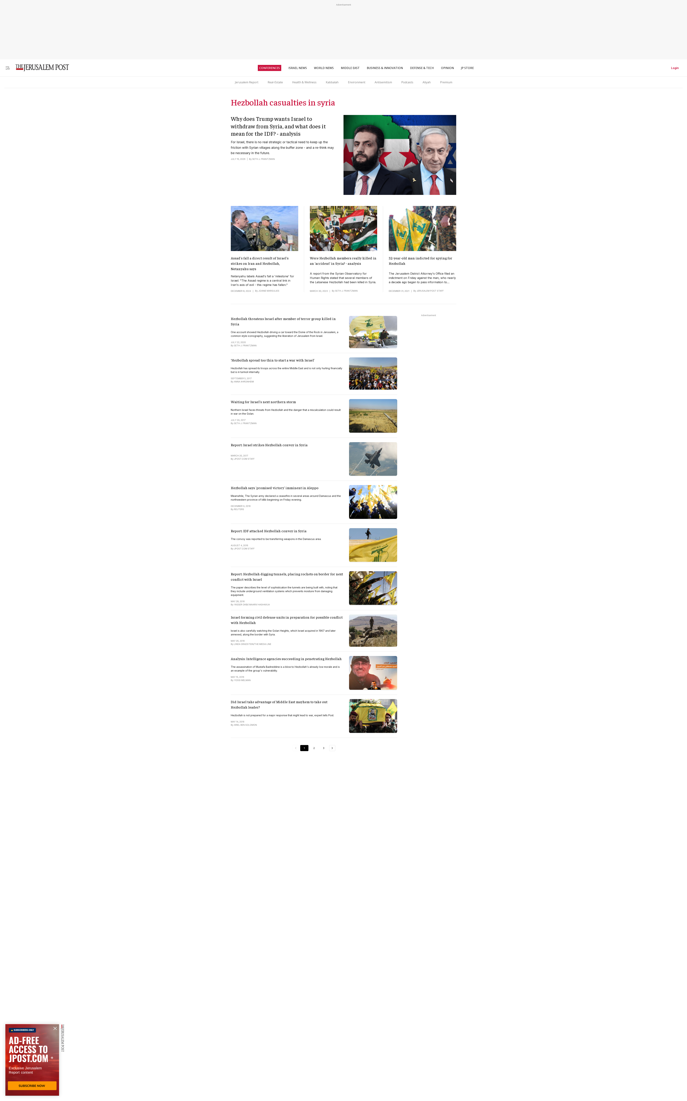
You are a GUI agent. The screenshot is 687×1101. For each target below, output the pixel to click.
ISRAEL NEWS (297, 68)
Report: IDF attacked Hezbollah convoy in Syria (268, 531)
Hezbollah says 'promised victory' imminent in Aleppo (274, 487)
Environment (356, 82)
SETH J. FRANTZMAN (263, 159)
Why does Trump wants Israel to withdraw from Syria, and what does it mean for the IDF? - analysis (278, 126)
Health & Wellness (304, 82)
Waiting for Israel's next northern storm (263, 401)
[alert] (32, 1060)
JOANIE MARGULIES (268, 290)
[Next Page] (332, 748)
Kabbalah (332, 82)
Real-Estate (275, 82)
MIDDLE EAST (350, 68)
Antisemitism (383, 82)
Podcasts (407, 82)
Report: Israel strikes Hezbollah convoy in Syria (269, 445)
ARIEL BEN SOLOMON (245, 725)
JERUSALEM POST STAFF (430, 290)
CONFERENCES (269, 68)
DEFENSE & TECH (422, 68)
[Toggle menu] (7, 68)
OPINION (447, 68)
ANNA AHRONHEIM (244, 381)
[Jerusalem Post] (40, 68)
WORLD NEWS (324, 68)
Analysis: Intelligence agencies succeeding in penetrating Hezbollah (286, 658)
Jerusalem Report (246, 82)
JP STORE (467, 68)
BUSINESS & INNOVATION (385, 68)
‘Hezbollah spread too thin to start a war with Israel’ (273, 360)
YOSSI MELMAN (242, 680)
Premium (446, 82)
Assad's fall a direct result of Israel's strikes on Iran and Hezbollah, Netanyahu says (260, 263)
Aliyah (427, 82)
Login (675, 68)
